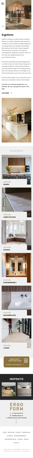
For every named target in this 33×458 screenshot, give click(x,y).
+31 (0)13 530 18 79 (17, 413)
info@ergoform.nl (17, 415)
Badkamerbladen (10, 439)
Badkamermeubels (20, 436)
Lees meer (5, 93)
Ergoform (11, 432)
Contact (16, 442)
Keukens (18, 432)
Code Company (15, 451)
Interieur (10, 436)
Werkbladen (26, 432)
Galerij (26, 439)
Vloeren (20, 439)
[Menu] (2, 3)
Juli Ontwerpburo (25, 451)
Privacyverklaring (25, 449)
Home (4, 432)
